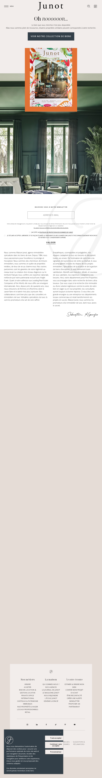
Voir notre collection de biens (51, 36)
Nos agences (51, 687)
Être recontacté (74, 696)
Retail (27, 712)
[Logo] (50, 6)
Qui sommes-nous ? (51, 684)
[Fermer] (60, 732)
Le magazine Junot (51, 693)
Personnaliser (55, 752)
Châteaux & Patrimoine (27, 701)
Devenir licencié (51, 701)
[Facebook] (46, 724)
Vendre (28, 684)
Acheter (27, 687)
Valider (51, 242)
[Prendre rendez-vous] (95, 6)
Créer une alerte (74, 698)
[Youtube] (74, 724)
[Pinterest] (65, 724)
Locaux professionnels (27, 709)
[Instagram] (27, 724)
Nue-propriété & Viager (27, 707)
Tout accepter (56, 738)
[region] (33, 751)
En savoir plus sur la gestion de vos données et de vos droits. (51, 228)
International (27, 698)
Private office (27, 696)
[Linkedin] (37, 724)
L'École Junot (51, 698)
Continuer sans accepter (56, 745)
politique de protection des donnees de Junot (56, 232)
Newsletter (74, 701)
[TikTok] (55, 724)
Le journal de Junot (51, 690)
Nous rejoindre (51, 696)
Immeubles (27, 704)
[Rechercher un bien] (88, 6)
